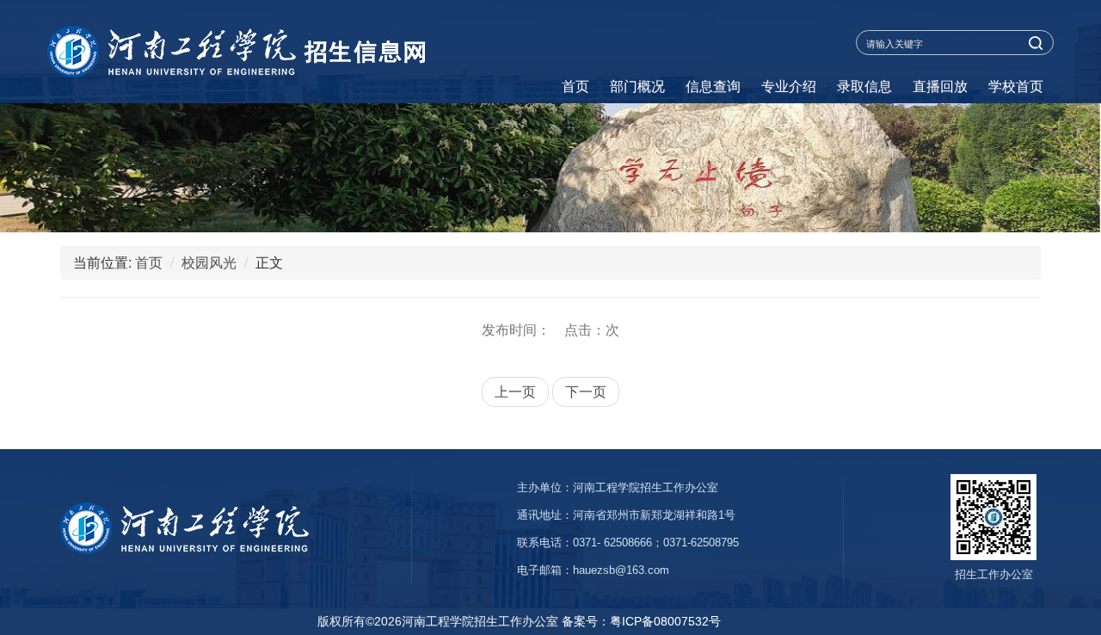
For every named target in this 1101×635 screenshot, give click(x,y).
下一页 (585, 391)
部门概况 (637, 86)
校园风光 (209, 262)
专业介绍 (788, 86)
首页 (575, 86)
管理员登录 (754, 621)
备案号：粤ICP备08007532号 (641, 621)
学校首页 (1015, 86)
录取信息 (864, 86)
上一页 (515, 391)
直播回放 (940, 86)
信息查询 (713, 86)
